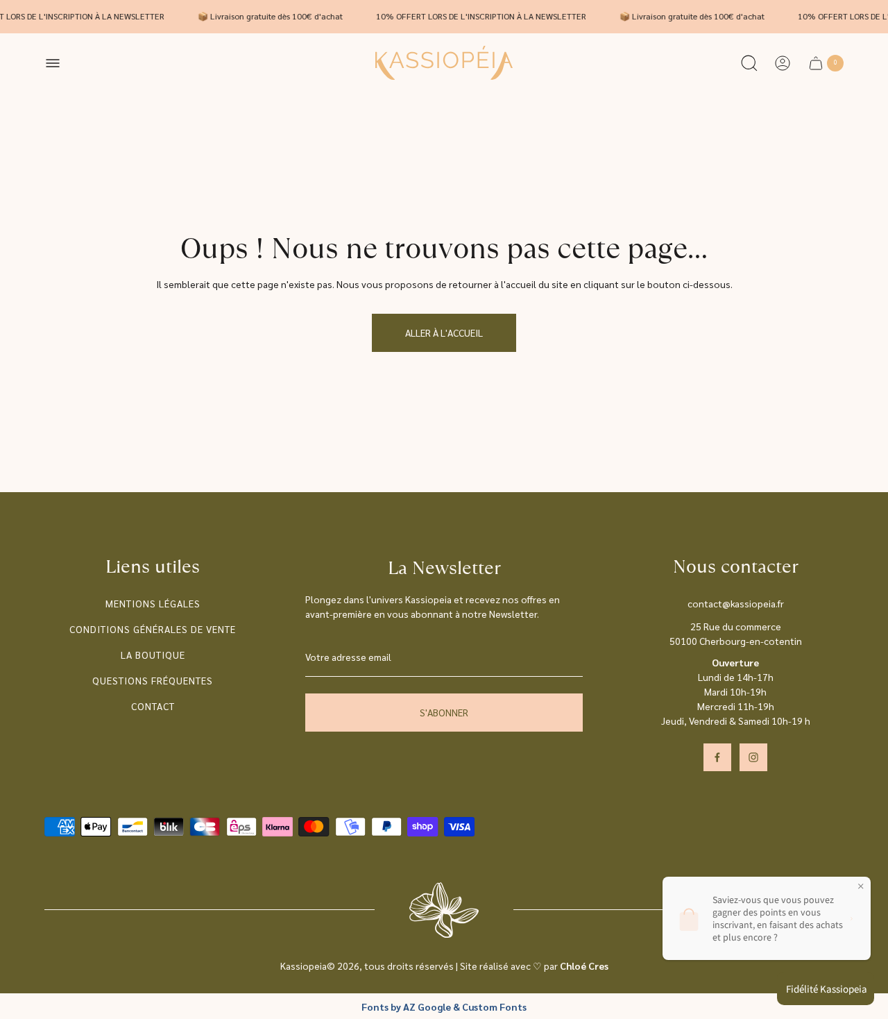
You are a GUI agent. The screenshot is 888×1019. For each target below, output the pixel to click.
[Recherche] (749, 63)
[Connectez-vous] (782, 63)
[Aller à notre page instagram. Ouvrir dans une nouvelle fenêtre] (753, 757)
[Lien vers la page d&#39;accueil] (444, 910)
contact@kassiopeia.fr (736, 603)
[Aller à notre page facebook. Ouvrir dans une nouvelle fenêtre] (717, 757)
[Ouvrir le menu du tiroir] (52, 63)
